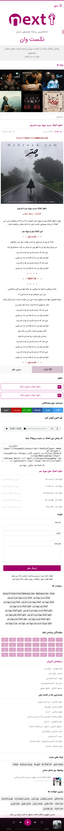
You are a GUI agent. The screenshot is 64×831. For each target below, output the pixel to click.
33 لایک (47, 370)
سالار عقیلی (48, 803)
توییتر (47, 410)
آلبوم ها (37, 764)
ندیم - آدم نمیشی (55, 736)
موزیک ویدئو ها (26, 764)
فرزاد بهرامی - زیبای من (53, 668)
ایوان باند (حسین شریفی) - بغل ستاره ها (46, 741)
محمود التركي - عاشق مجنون (51, 688)
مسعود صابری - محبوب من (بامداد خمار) (45, 726)
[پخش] (27, 822)
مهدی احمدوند (7, 798)
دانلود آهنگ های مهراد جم (50, 471)
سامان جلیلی (26, 803)
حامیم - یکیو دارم (55, 673)
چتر (32, 231)
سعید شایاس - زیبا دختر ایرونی (50, 702)
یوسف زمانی (38, 803)
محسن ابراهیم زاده (22, 798)
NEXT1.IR (32, 278)
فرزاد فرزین (15, 803)
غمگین (30, 465)
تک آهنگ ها (40, 465)
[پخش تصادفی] (41, 822)
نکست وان (32, 236)
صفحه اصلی (58, 764)
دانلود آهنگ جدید (39, 208)
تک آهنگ (58, 131)
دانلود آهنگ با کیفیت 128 (40, 395)
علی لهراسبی (48, 808)
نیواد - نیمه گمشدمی (54, 678)
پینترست (16, 410)
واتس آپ (27, 410)
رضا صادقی (58, 798)
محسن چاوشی (47, 798)
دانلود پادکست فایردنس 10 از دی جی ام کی (44, 716)
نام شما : (57, 522)
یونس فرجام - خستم (54, 746)
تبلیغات (15, 764)
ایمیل (6, 410)
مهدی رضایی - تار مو (54, 711)
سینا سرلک (59, 803)
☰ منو (58, 6)
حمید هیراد (58, 808)
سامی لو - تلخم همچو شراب (51, 683)
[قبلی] (20, 822)
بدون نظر (16, 370)
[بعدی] (35, 822)
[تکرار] (13, 822)
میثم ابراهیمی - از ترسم (53, 721)
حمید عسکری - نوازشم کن (52, 731)
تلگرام (58, 410)
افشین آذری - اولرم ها (53, 707)
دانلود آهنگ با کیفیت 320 (40, 386)
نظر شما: (57, 543)
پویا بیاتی (35, 798)
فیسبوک (37, 410)
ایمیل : (58, 533)
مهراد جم (23, 465)
